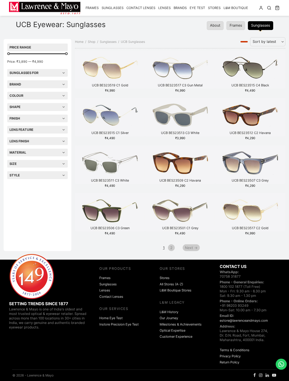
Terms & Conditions (234, 350)
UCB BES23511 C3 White (110, 180)
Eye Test (197, 8)
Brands (180, 8)
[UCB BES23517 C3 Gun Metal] (180, 69)
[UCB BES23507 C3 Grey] (250, 164)
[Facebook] (254, 375)
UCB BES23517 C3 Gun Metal (180, 85)
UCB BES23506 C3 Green (110, 228)
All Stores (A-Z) (171, 284)
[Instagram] (261, 375)
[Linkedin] (267, 375)
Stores (214, 8)
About (215, 25)
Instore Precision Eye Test (119, 324)
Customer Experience (176, 336)
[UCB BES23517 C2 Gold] (250, 212)
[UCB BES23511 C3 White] (110, 164)
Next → (191, 247)
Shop (92, 42)
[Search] (269, 8)
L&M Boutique (236, 8)
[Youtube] (274, 375)
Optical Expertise (172, 330)
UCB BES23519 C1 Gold (110, 85)
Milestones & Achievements (181, 324)
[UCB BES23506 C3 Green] (110, 212)
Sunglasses (113, 8)
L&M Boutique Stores (175, 290)
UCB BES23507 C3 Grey (250, 180)
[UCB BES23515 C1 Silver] (110, 117)
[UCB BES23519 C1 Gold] (110, 69)
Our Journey (169, 318)
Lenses (164, 8)
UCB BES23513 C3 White (180, 133)
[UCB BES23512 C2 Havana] (250, 117)
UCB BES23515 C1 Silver (110, 133)
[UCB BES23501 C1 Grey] (180, 212)
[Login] (261, 8)
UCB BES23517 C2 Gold (250, 228)
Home (79, 42)
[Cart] (277, 8)
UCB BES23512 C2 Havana (250, 133)
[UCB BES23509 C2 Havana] (180, 164)
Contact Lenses (140, 8)
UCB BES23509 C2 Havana (180, 180)
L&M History (169, 312)
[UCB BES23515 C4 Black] (250, 69)
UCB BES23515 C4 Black (250, 85)
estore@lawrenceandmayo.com (244, 320)
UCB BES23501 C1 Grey (180, 228)
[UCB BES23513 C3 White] (180, 117)
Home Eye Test (111, 318)
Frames (92, 8)
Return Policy (229, 362)
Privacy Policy (230, 356)
